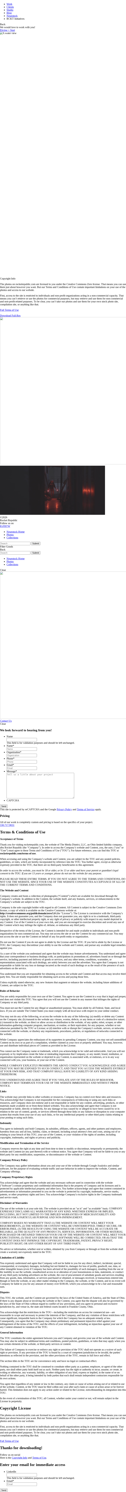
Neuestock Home (16, 531)
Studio (10, 10)
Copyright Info (19, 1457)
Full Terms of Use (9, 310)
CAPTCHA (13, 800)
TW (8, 526)
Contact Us (6, 720)
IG (1, 526)
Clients (10, 7)
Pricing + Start (7, 30)
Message (12, 771)
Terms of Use (39, 1457)
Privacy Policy (64, 809)
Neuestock (12, 15)
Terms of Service (85, 809)
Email (10, 765)
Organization (14, 752)
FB (4, 526)
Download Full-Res (10, 315)
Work (9, 4)
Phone (10, 758)
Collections (12, 537)
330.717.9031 (7, 825)
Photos (10, 534)
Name (10, 736)
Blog (9, 12)
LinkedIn (11, 1471)
